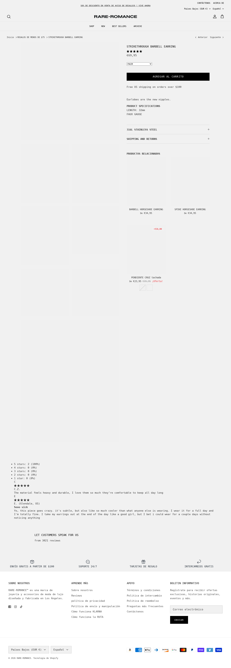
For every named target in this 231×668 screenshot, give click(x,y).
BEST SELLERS (119, 26)
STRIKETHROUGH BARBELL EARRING (65, 37)
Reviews (76, 595)
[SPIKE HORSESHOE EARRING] (190, 181)
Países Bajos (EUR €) (196, 9)
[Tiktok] (21, 606)
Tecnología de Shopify (45, 658)
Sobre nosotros (82, 590)
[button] (134, 51)
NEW (103, 26)
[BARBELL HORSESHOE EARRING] (146, 181)
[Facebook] (9, 606)
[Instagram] (15, 606)
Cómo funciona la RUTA (87, 617)
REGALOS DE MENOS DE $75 (31, 37)
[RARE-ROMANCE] (115, 16)
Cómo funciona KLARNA (86, 611)
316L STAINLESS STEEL (142, 129)
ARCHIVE (138, 26)
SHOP (91, 26)
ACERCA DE (218, 3)
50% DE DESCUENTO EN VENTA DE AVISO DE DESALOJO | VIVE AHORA (116, 6)
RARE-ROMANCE (24, 658)
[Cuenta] (214, 17)
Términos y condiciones (143, 590)
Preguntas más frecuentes (145, 606)
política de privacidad (88, 600)
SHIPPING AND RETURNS (142, 139)
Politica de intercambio (144, 595)
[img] (21, 485)
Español (217, 9)
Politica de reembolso (143, 600)
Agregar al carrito (168, 76)
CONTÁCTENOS (203, 3)
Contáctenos (135, 611)
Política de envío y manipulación (95, 606)
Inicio (10, 37)
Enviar (179, 620)
